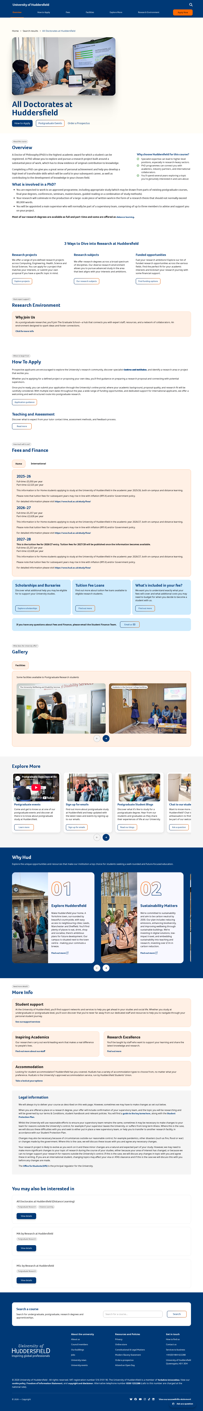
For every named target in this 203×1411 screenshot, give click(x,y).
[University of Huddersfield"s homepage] (31, 1350)
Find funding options (148, 281)
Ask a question (179, 827)
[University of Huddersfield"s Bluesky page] (131, 1399)
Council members (79, 1344)
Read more (22, 426)
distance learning (125, 217)
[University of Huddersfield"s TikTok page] (149, 1399)
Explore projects (22, 281)
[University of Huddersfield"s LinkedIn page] (153, 1399)
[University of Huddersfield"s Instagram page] (145, 1399)
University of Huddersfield (31, 4)
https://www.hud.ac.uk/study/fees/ (73, 501)
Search (177, 1314)
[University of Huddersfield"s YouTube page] (140, 1399)
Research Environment (148, 12)
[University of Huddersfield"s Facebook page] (135, 1399)
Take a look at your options (29, 1080)
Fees (68, 12)
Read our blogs (127, 827)
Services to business (175, 1349)
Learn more (24, 827)
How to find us (173, 1339)
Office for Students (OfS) (35, 1166)
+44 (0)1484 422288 (176, 1354)
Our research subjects (86, 281)
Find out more (85, 608)
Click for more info (24, 331)
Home (15, 30)
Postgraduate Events (50, 123)
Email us (128, 624)
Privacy (118, 1339)
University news (78, 1360)
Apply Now (183, 12)
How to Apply (43, 12)
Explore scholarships (27, 608)
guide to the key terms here (136, 1113)
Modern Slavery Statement (128, 1354)
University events (79, 1365)
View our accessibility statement (175, 1399)
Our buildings (77, 1349)
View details (26, 1216)
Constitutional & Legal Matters (130, 1349)
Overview (17, 12)
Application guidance (25, 402)
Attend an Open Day (125, 1365)
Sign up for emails (76, 827)
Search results (30, 30)
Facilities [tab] (20, 665)
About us (75, 1339)
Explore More (116, 12)
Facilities (90, 12)
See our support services (27, 1021)
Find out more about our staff (30, 1051)
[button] (106, 738)
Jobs (73, 1354)
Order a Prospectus (79, 123)
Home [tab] (18, 463)
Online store (121, 1344)
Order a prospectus (124, 1360)
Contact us (171, 1344)
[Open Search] (191, 4)
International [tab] (38, 463)
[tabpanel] (101, 523)
